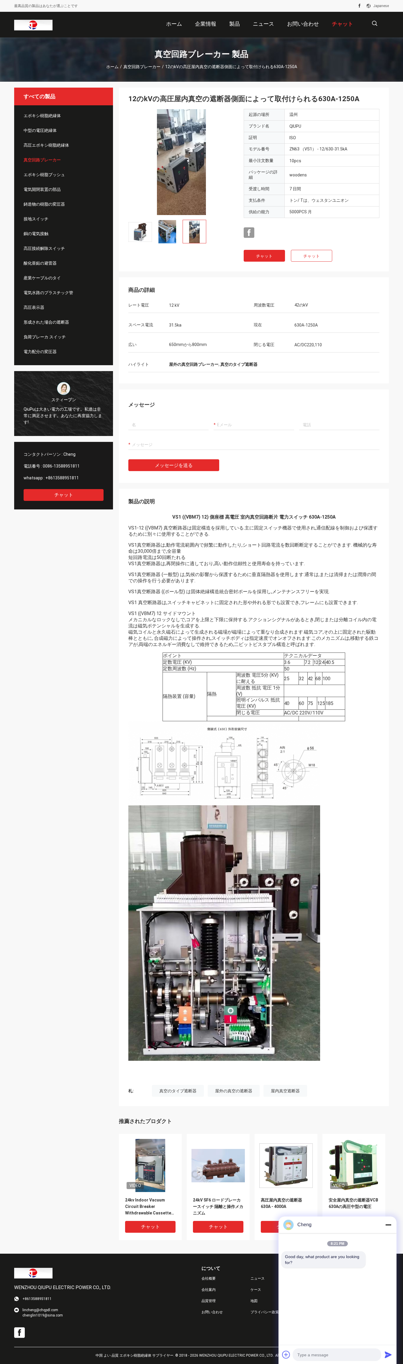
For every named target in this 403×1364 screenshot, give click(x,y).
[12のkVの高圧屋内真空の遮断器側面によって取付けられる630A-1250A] (181, 162)
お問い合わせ (212, 1312)
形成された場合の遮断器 (46, 322)
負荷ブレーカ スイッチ (45, 337)
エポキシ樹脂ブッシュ (44, 174)
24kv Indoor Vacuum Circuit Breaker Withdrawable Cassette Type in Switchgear (148, 1207)
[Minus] (388, 1224)
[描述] (374, 23)
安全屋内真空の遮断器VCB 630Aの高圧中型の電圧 (353, 1203)
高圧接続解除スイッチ (44, 248)
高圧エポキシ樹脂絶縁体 (46, 145)
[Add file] (286, 1354)
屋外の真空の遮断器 (233, 1090)
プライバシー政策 (264, 1312)
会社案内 (209, 1290)
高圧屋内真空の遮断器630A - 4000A (281, 1203)
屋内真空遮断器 (285, 1090)
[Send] (388, 1354)
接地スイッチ (36, 219)
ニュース (257, 1278)
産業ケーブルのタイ (42, 278)
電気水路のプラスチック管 (48, 292)
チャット (63, 495)
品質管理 (209, 1301)
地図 (254, 1301)
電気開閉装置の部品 (42, 189)
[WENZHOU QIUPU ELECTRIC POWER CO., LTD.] (33, 24)
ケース (255, 1290)
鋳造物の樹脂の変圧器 (44, 204)
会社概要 (209, 1278)
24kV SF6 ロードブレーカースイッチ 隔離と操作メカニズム (218, 1206)
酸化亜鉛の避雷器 (40, 263)
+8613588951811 (62, 478)
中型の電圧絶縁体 (40, 130)
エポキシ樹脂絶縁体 (42, 115)
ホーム (112, 66)
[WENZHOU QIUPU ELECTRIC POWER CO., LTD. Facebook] (359, 6)
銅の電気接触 (36, 233)
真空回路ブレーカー (141, 66)
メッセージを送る (174, 465)
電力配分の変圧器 (40, 351)
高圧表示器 (34, 307)
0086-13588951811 (61, 466)
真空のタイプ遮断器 (177, 1090)
